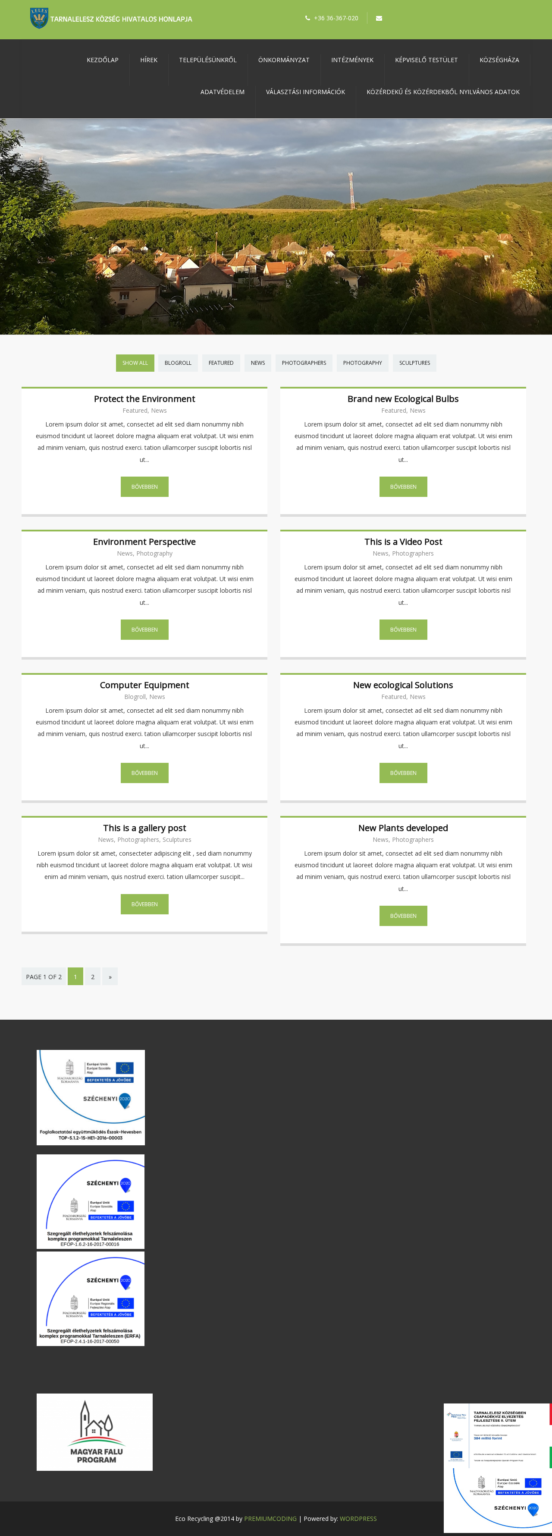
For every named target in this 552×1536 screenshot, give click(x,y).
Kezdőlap (103, 60)
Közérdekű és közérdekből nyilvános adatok (443, 92)
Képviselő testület (426, 60)
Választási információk (305, 92)
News (258, 363)
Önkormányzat (284, 60)
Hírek (148, 60)
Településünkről (208, 60)
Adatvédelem (223, 92)
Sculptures (414, 363)
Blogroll (178, 363)
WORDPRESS (358, 1518)
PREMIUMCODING (270, 1518)
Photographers (304, 363)
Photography (362, 363)
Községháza (499, 60)
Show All (135, 363)
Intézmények (352, 60)
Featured (221, 363)
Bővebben (145, 486)
